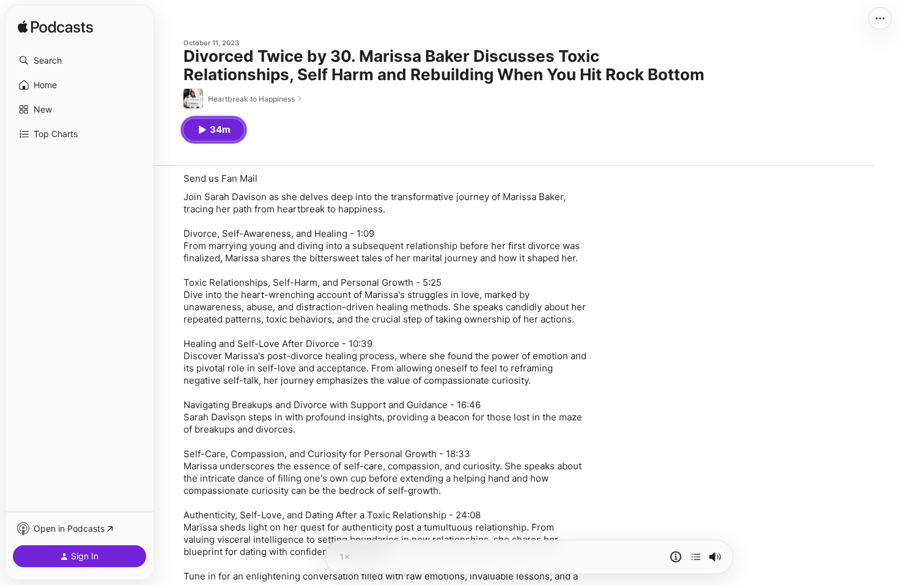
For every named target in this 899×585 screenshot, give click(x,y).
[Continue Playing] (696, 556)
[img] (55, 27)
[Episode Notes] (675, 556)
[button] (79, 60)
